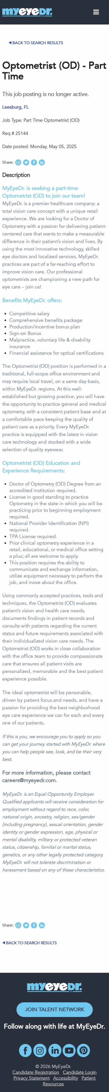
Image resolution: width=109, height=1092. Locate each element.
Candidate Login (80, 1072)
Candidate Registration (35, 1072)
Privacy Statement (31, 1078)
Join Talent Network (54, 1009)
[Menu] (96, 13)
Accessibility (65, 1078)
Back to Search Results (37, 43)
